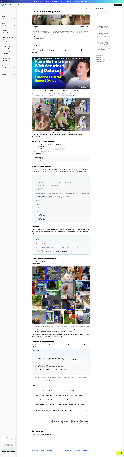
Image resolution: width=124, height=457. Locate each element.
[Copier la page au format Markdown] (87, 9)
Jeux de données (29, 4)
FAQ (97, 23)
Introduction (99, 10)
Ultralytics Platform (67, 132)
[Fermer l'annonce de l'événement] (1, 1)
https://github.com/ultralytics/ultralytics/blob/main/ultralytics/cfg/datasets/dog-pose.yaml (61, 173)
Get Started (8, 451)
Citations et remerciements (102, 20)
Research (35, 8)
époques (76, 229)
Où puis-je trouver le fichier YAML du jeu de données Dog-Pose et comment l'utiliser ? (56, 410)
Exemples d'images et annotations (104, 18)
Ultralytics (49, 49)
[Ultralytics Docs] (8, 5)
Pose (36, 4)
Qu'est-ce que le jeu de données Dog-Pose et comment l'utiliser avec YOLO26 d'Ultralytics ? (58, 390)
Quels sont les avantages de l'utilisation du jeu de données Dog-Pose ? (53, 399)
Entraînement (38, 233)
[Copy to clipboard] (88, 157)
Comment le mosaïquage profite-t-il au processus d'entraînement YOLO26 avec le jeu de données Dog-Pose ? (59, 405)
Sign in (8, 454)
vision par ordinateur (46, 379)
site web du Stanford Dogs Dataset (41, 380)
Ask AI (118, 453)
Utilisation (99, 16)
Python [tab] (35, 239)
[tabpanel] (61, 247)
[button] (8, 16)
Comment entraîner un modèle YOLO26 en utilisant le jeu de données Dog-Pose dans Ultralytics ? (59, 395)
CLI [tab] (38, 239)
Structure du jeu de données (103, 12)
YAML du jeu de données (102, 14)
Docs (23, 4)
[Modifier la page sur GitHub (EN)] (89, 9)
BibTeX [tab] (35, 352)
